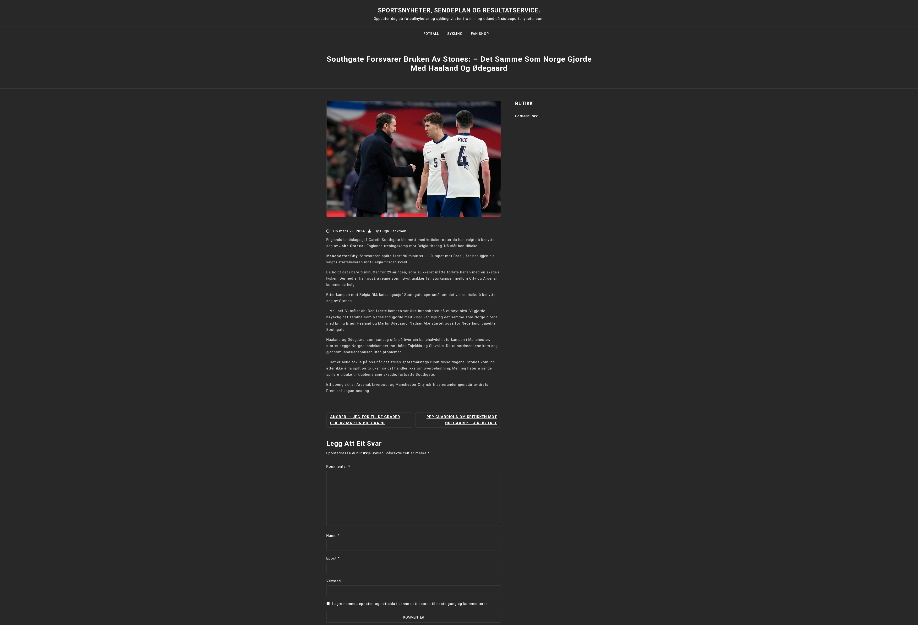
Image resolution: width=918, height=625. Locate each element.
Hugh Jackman (393, 231)
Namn (333, 535)
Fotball (431, 34)
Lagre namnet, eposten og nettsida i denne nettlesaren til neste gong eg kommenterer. (410, 604)
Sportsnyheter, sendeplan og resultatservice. (459, 10)
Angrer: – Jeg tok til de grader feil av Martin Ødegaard (365, 420)
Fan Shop (480, 34)
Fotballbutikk (526, 116)
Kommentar (338, 466)
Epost (333, 558)
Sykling (455, 34)
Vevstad (333, 581)
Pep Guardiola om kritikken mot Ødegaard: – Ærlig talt (461, 420)
